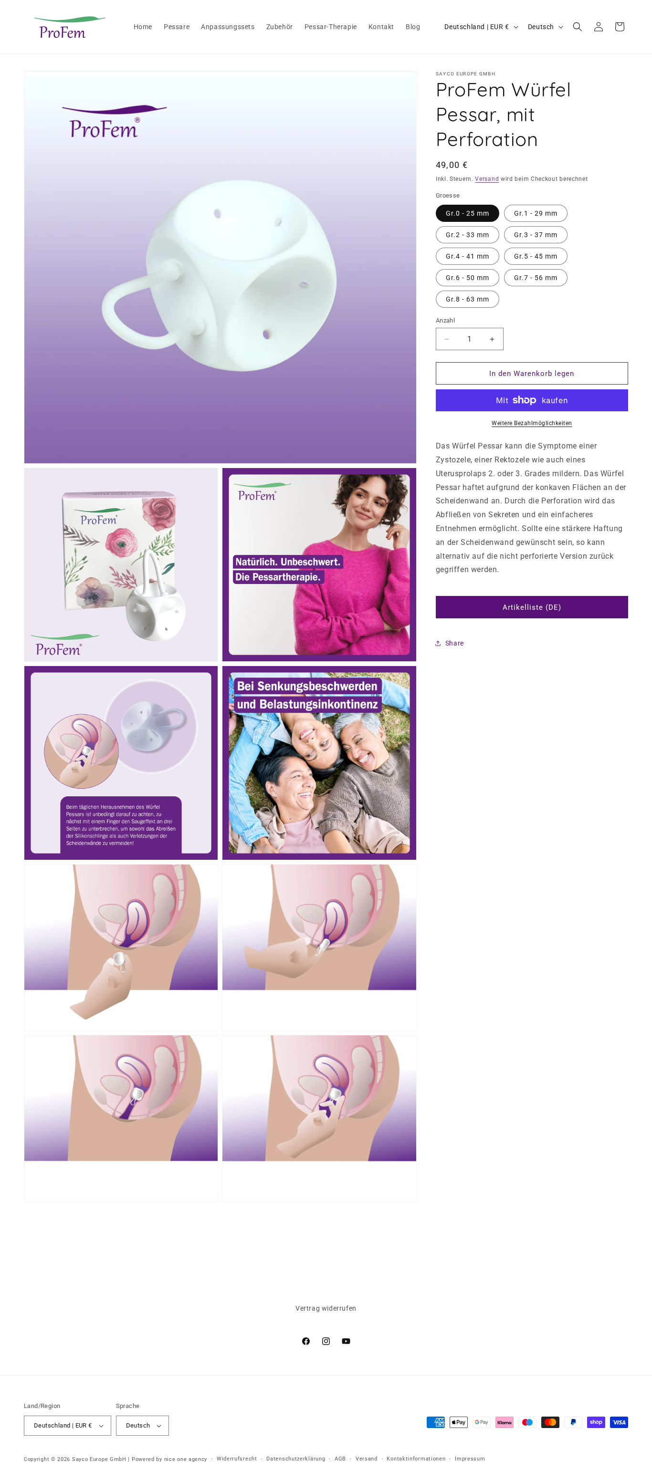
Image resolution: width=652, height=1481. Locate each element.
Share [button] (454, 643)
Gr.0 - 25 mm (467, 213)
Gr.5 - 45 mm (535, 256)
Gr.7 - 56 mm (535, 278)
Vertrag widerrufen (326, 1308)
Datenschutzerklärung (295, 1459)
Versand (487, 179)
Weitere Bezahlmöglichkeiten (532, 423)
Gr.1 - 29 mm (535, 213)
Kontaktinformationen (416, 1459)
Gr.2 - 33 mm (467, 235)
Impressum (470, 1459)
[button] (577, 26)
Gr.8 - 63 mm (467, 299)
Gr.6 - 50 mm (467, 278)
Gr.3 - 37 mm (535, 235)
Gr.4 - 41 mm (467, 256)
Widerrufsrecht (237, 1459)
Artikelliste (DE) (532, 607)
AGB (340, 1459)
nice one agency (186, 1459)
